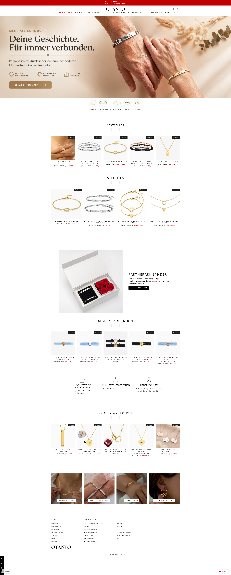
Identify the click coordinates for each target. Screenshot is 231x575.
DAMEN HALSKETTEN (96, 13)
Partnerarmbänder (57, 532)
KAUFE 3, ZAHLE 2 (63, 13)
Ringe (53, 538)
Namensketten (56, 526)
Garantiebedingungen (91, 529)
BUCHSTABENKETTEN (137, 13)
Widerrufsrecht (89, 538)
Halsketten (54, 523)
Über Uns (119, 523)
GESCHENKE (170, 13)
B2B (117, 538)
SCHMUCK (79, 13)
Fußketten (54, 541)
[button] (223, 571)
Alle (115, 130)
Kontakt (86, 526)
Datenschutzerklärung (123, 532)
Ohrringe (54, 535)
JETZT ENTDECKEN (139, 287)
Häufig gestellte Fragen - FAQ (93, 523)
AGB (117, 529)
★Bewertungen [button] (2, 565)
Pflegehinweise (88, 535)
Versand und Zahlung (90, 532)
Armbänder (55, 529)
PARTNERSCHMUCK (116, 13)
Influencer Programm (123, 535)
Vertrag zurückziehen (90, 541)
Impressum (119, 526)
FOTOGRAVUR (156, 13)
